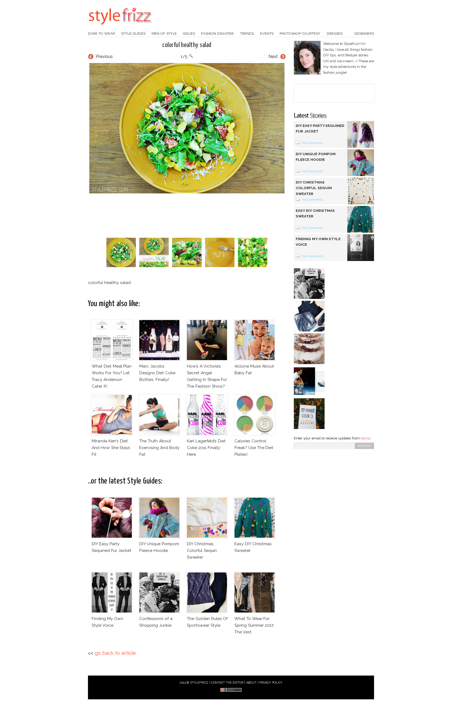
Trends (247, 34)
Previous (104, 56)
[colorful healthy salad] (187, 128)
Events (267, 34)
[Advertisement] (187, 216)
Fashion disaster (217, 34)
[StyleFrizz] (120, 27)
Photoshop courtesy (300, 34)
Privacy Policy (271, 682)
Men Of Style (164, 34)
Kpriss (365, 438)
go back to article (115, 653)
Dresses (334, 34)
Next (273, 56)
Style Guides (133, 34)
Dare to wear (101, 34)
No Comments (312, 143)
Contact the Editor (227, 682)
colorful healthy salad (186, 45)
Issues (189, 34)
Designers (364, 34)
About (251, 682)
